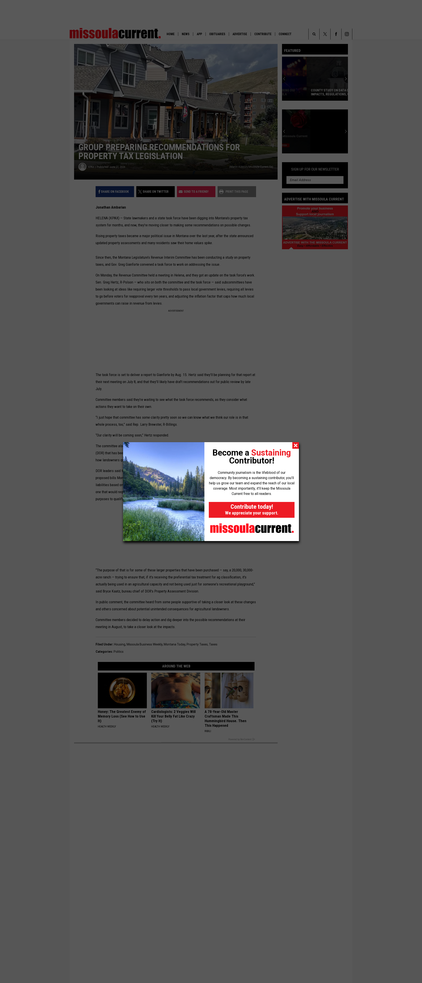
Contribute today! (251, 509)
